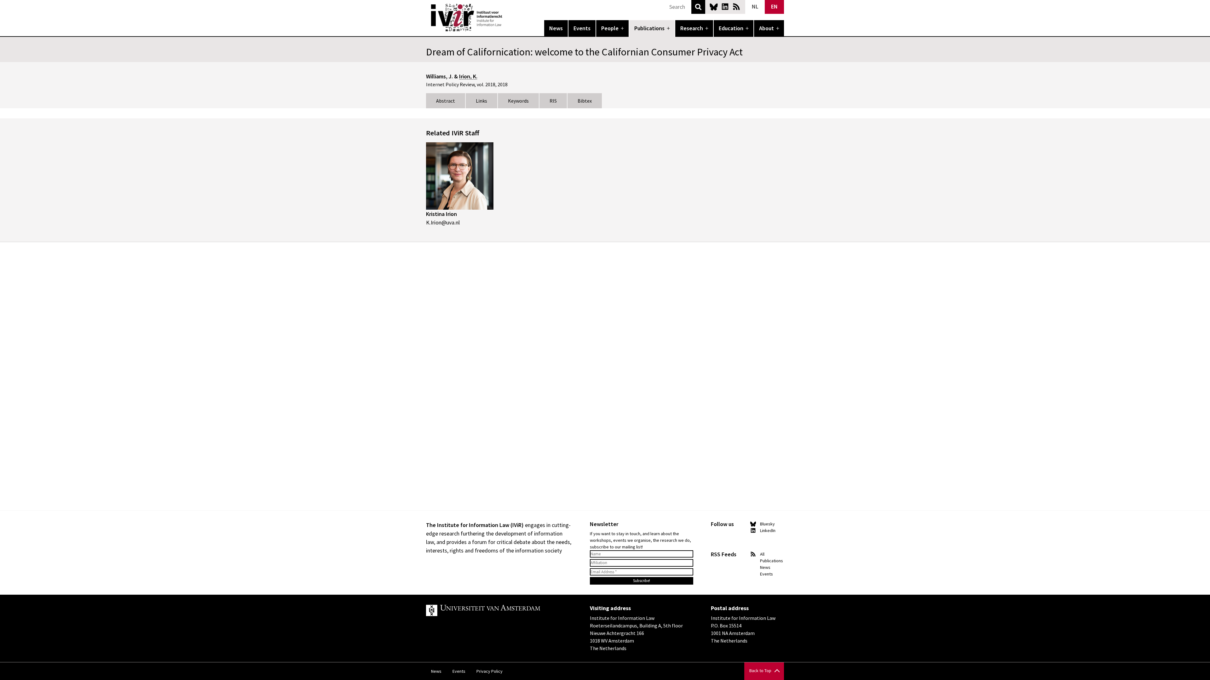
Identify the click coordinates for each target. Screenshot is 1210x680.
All (762, 554)
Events (582, 28)
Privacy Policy (489, 671)
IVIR (506, 17)
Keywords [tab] (518, 101)
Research (691, 28)
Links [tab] (481, 101)
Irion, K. (468, 76)
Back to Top (760, 670)
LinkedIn (725, 6)
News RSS (736, 6)
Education (731, 28)
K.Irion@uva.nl (443, 222)
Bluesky (713, 6)
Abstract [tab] (445, 101)
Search (698, 7)
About (766, 28)
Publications (649, 28)
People (610, 28)
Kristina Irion (441, 214)
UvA (499, 610)
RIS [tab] (553, 101)
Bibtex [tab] (585, 101)
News (556, 28)
